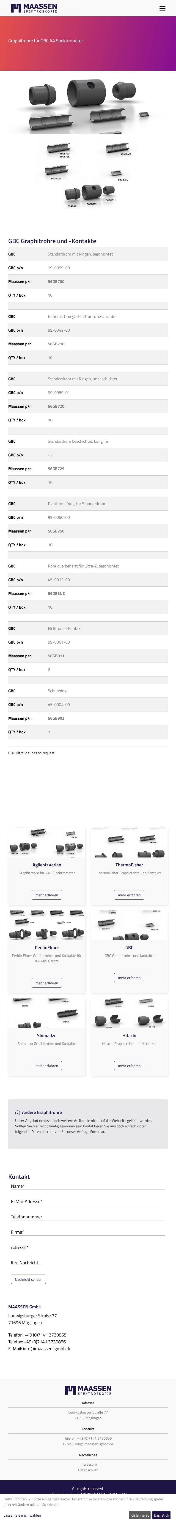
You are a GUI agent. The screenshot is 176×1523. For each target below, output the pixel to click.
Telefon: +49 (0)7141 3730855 (88, 1438)
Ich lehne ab (139, 1515)
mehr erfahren (47, 895)
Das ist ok (161, 1515)
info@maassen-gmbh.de (47, 1348)
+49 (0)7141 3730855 (45, 1334)
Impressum (88, 1464)
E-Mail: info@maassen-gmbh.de (88, 1444)
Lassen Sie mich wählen (22, 1515)
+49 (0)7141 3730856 (45, 1341)
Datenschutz (88, 1470)
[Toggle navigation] (162, 8)
